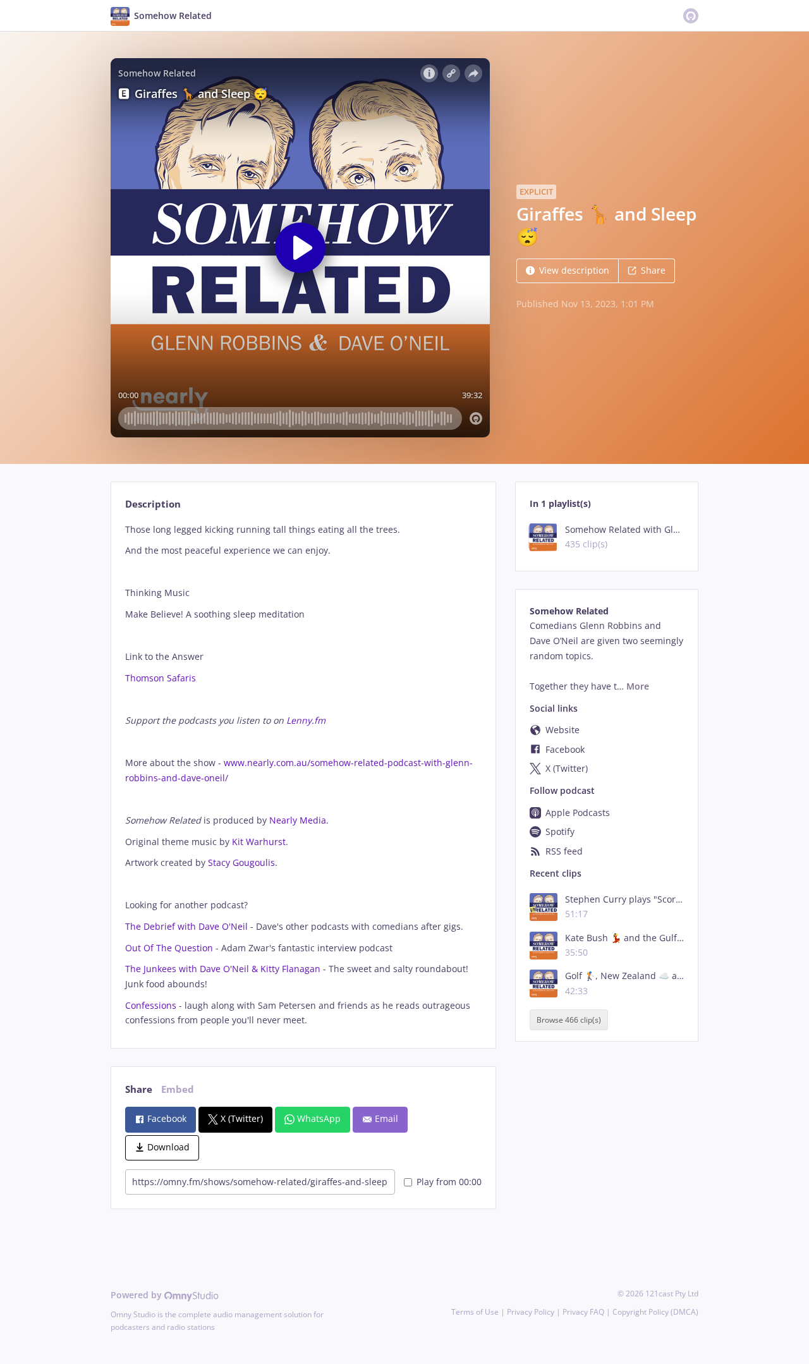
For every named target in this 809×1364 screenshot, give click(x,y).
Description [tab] (153, 504)
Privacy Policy (530, 1311)
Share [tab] (138, 1089)
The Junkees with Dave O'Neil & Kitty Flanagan (222, 969)
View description (574, 270)
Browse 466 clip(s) (569, 1019)
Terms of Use (475, 1311)
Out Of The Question (169, 948)
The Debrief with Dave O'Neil (186, 926)
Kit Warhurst (259, 842)
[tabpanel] (303, 775)
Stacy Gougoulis (241, 862)
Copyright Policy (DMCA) (655, 1311)
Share (653, 270)
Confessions (150, 1005)
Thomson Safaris (160, 678)
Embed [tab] (177, 1089)
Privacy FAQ (583, 1311)
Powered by (137, 1295)
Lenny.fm (305, 720)
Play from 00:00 (449, 1182)
